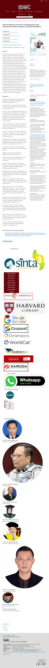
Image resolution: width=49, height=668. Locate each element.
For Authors (5, 628)
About (29, 14)
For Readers (5, 626)
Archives (14, 11)
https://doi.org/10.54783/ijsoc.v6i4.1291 (13, 44)
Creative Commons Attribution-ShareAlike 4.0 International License (30, 652)
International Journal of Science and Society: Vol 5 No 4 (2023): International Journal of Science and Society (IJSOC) (25, 235)
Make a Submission (7, 241)
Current (8, 11)
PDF (32, 59)
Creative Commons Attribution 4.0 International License (37, 137)
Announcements (38, 11)
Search (30, 16)
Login (46, 1)
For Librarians (5, 630)
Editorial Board (21, 14)
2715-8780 (12, 635)
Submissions (20, 11)
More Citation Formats (35, 79)
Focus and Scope (29, 11)
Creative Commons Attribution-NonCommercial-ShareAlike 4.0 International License (37, 103)
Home (4, 20)
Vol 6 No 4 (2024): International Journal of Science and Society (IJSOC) (24, 20)
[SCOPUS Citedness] (9, 398)
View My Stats (6, 654)
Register (41, 1)
